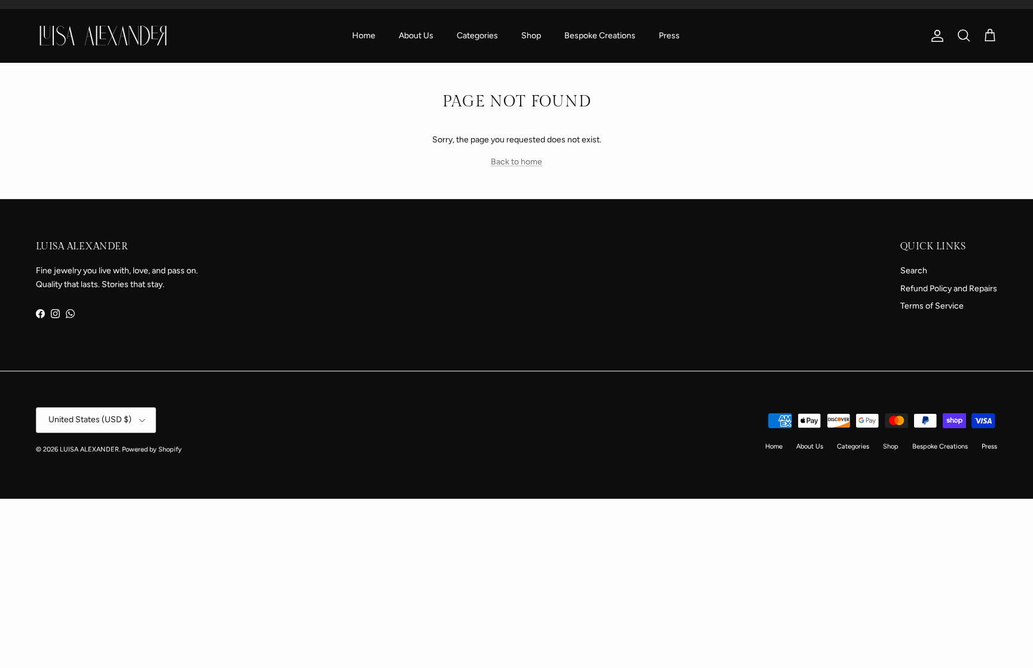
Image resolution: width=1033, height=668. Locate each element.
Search (913, 271)
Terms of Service (932, 306)
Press (669, 35)
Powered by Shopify (152, 449)
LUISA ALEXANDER (89, 449)
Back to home (516, 162)
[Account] (935, 36)
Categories (477, 35)
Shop (531, 35)
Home (363, 35)
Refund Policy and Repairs (948, 288)
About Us (416, 35)
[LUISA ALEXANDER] (103, 35)
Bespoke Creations (599, 35)
